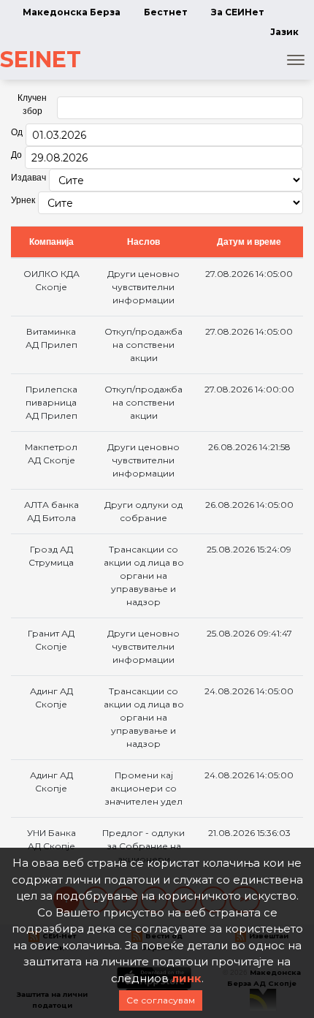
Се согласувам (160, 1000)
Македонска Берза (71, 12)
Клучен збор (32, 104)
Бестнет (166, 12)
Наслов (143, 242)
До (16, 155)
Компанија (51, 242)
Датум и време (249, 242)
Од (17, 132)
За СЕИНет (237, 12)
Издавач (28, 177)
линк (187, 978)
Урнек (23, 200)
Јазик (284, 31)
